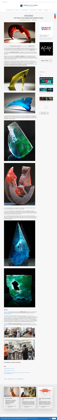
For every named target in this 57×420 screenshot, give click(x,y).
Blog (29, 398)
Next (46, 107)
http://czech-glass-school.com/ (9, 370)
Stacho (20, 115)
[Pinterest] (55, 16)
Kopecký (9, 313)
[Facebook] (55, 14)
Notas (23, 399)
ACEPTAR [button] (54, 418)
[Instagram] (55, 18)
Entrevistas (31, 15)
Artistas (26, 15)
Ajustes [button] (50, 418)
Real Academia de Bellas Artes (25, 319)
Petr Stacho (6, 311)
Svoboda (5, 313)
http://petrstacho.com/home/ (9, 368)
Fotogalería (32, 398)
